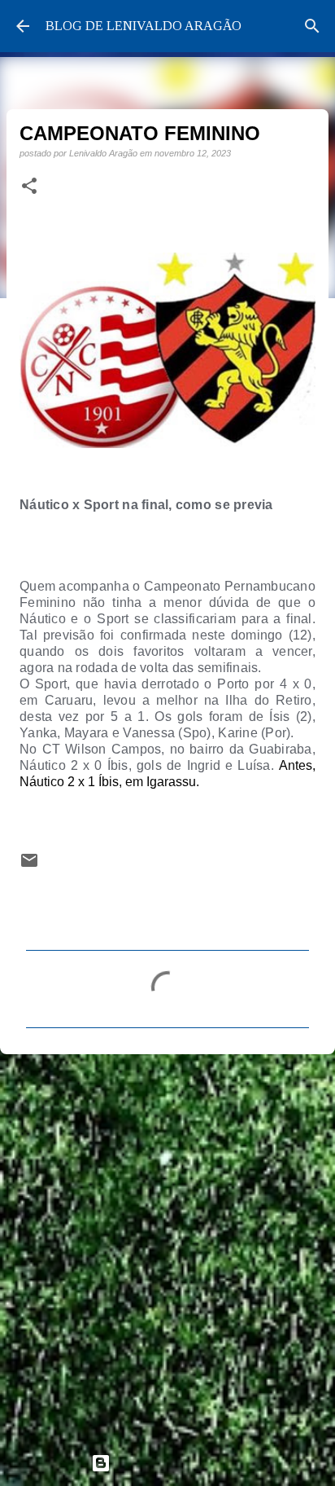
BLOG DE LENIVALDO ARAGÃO (143, 26)
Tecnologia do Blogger (177, 1463)
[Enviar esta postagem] (29, 866)
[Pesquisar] (312, 26)
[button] (29, 186)
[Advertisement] (167, 1246)
